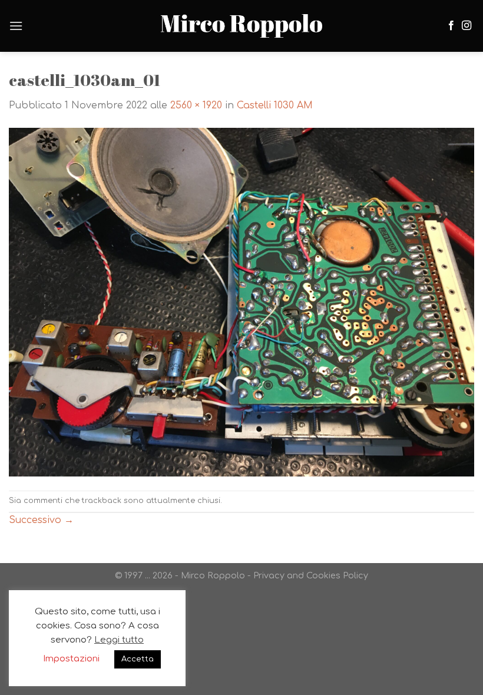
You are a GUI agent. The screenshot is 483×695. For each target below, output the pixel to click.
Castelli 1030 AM (275, 105)
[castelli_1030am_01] (241, 301)
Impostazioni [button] (71, 659)
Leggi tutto (119, 640)
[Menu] (16, 25)
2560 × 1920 (196, 105)
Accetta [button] (137, 659)
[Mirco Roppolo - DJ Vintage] (241, 26)
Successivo (41, 520)
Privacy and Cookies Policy (310, 575)
